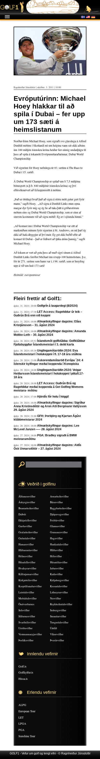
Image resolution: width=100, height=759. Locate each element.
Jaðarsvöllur (57, 568)
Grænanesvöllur (59, 532)
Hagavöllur (56, 538)
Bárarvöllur (56, 502)
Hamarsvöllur (26, 544)
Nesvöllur (55, 598)
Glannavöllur (57, 526)
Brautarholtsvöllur (28, 508)
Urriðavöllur (25, 628)
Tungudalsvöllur (59, 622)
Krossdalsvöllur (58, 586)
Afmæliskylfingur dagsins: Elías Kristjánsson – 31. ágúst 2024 (47, 323)
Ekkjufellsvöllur (27, 520)
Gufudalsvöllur (26, 538)
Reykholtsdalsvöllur (61, 604)
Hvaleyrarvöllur (27, 568)
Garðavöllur (25, 526)
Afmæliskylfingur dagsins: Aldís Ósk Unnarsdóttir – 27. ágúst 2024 (47, 446)
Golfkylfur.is (25, 672)
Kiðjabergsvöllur (59, 580)
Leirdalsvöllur (26, 592)
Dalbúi (22, 514)
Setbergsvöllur (58, 610)
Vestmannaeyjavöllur (30, 634)
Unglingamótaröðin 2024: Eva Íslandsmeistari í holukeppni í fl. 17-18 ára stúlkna (48, 352)
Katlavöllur (56, 574)
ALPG (22, 705)
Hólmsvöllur (25, 556)
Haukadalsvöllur (59, 544)
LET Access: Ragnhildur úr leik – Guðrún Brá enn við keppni (48, 313)
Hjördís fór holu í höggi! (53, 396)
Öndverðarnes (26, 604)
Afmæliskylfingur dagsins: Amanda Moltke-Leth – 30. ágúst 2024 (50, 332)
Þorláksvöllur (25, 640)
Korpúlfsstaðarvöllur (30, 586)
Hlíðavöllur (56, 550)
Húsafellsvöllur (26, 562)
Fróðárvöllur (57, 520)
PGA (21, 730)
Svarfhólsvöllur (27, 622)
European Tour (26, 711)
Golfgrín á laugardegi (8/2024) (57, 305)
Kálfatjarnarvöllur (28, 574)
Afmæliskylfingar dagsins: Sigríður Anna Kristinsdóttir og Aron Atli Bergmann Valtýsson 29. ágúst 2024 (50, 406)
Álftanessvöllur (26, 496)
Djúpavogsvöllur (59, 514)
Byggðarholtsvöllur (61, 508)
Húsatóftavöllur (58, 562)
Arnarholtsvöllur (59, 496)
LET (21, 717)
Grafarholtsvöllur (28, 532)
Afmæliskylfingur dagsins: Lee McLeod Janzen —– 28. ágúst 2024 (46, 427)
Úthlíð (53, 628)
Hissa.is (23, 679)
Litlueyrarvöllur (59, 592)
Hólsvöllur (56, 556)
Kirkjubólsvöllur (27, 580)
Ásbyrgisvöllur (26, 502)
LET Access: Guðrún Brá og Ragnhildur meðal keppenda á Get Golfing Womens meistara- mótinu (48, 387)
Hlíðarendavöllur (28, 550)
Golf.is (22, 666)
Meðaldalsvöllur (27, 598)
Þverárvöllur (57, 640)
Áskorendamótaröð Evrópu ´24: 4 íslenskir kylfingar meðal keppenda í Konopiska (48, 362)
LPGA (22, 723)
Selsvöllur (24, 610)
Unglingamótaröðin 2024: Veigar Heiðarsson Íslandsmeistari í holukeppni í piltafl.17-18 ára (49, 373)
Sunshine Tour (26, 736)
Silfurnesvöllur (26, 616)
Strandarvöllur (58, 616)
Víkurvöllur (56, 634)
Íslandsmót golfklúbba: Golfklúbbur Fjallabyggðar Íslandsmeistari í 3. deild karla (49, 342)
